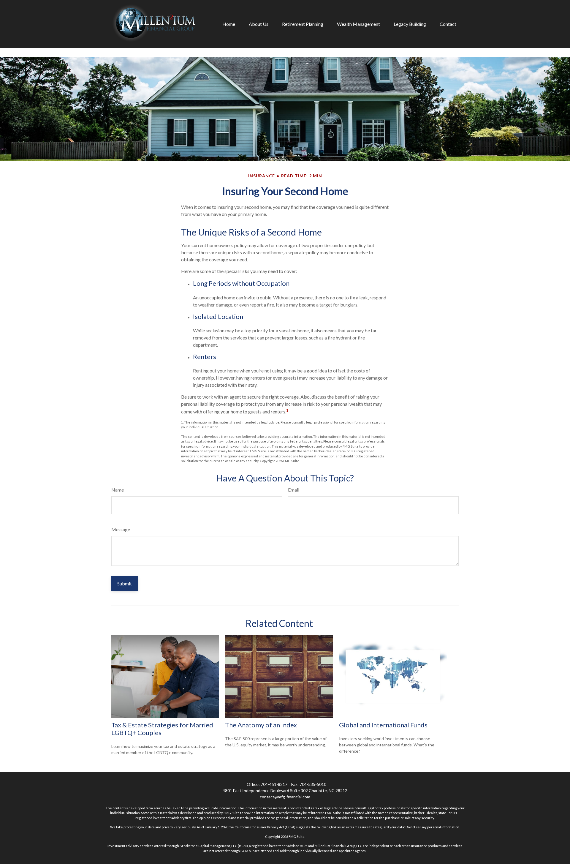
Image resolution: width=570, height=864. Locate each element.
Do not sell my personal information (432, 827)
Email (293, 489)
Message (120, 529)
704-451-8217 (274, 784)
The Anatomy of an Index (261, 725)
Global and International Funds (383, 725)
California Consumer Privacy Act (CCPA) (265, 827)
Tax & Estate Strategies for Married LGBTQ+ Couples (162, 729)
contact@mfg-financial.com (285, 796)
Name (117, 489)
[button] (229, 24)
